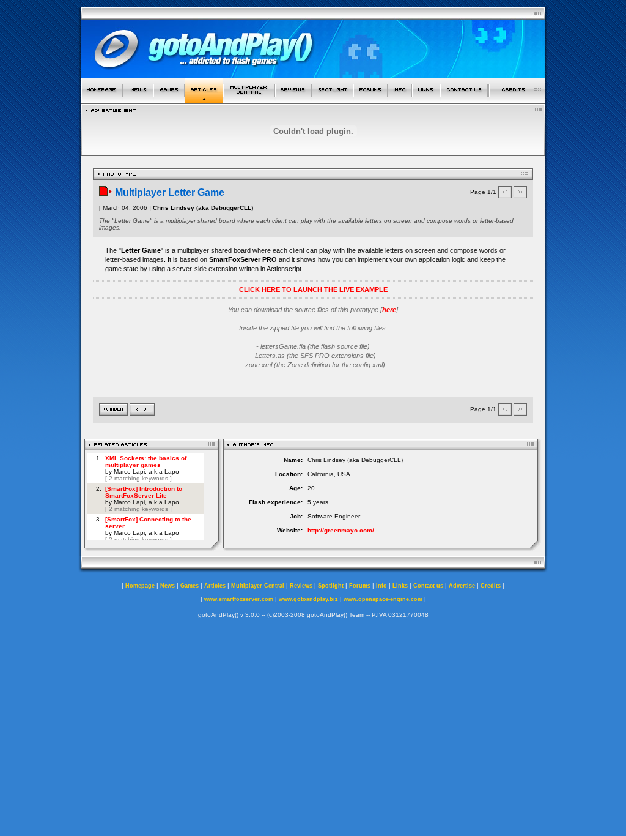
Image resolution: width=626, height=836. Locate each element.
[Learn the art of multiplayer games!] (249, 100)
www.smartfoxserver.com (238, 599)
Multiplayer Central (257, 586)
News (167, 586)
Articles (215, 586)
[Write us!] (464, 100)
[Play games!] (169, 100)
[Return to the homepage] (101, 100)
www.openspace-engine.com (383, 599)
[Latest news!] (138, 100)
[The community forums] (370, 100)
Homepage (140, 586)
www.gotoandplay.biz (308, 599)
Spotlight (331, 586)
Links (400, 586)
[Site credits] (517, 100)
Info (381, 586)
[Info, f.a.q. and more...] (399, 100)
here (389, 309)
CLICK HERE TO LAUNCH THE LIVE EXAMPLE (313, 289)
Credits (491, 586)
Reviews (301, 586)
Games (189, 586)
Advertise (462, 586)
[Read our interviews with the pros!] (332, 100)
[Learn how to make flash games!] (204, 100)
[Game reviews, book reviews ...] (293, 100)
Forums (359, 586)
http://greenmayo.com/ (340, 530)
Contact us (428, 586)
